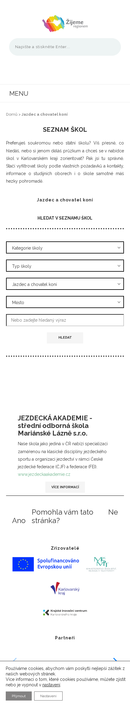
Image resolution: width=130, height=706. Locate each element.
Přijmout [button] (19, 696)
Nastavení (48, 696)
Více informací (65, 487)
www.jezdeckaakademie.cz (44, 474)
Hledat (65, 338)
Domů (12, 114)
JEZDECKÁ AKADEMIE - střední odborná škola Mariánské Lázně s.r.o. (55, 425)
